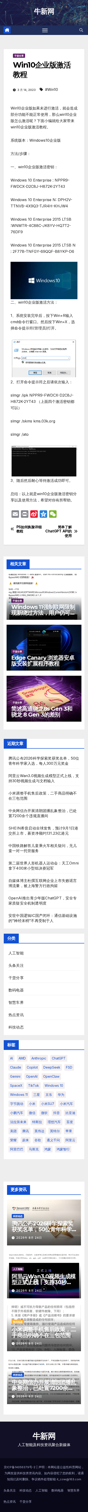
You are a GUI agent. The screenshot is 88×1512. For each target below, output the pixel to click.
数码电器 (16, 990)
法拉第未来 (18, 1122)
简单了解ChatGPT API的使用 (58, 531)
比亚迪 (70, 1113)
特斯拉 (37, 1122)
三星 (36, 1095)
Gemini (15, 1076)
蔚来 (25, 1140)
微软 (44, 1113)
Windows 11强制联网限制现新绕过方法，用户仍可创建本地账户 (43, 612)
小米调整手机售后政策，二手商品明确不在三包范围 (44, 1332)
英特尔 (55, 1131)
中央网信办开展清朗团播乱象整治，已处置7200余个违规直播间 (44, 1388)
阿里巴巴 (16, 1149)
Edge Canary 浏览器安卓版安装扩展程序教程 (42, 660)
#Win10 (51, 89)
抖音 (56, 1113)
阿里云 (70, 1140)
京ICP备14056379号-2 (20, 1467)
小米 (32, 1104)
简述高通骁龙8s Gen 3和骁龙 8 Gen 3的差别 (41, 711)
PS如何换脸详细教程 (29, 529)
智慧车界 (16, 1002)
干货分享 (19, 55)
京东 (49, 1095)
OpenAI (32, 1076)
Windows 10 (54, 1085)
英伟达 (39, 1131)
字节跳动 (16, 1104)
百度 (69, 1122)
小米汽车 (66, 1104)
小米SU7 (47, 1104)
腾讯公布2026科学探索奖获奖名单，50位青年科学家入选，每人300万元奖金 (43, 1229)
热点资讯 (16, 1014)
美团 (13, 1131)
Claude (15, 1067)
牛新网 (44, 11)
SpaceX (16, 1085)
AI (11, 1058)
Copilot (32, 1067)
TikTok (33, 1085)
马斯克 (34, 1149)
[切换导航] (45, 30)
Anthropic (38, 1058)
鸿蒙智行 (63, 1149)
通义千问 (53, 1140)
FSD (69, 1067)
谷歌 (37, 1140)
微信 (32, 1113)
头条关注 (16, 965)
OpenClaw (51, 1076)
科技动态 (16, 1027)
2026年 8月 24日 (29, 1237)
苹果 (68, 1131)
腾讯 (25, 1131)
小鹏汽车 (16, 1113)
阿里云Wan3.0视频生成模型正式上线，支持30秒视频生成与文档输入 (44, 1282)
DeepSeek (51, 1067)
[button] (81, 30)
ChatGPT (59, 1058)
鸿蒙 (47, 1149)
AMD (22, 1058)
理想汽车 (54, 1122)
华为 (61, 1095)
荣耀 (13, 1140)
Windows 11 (19, 1095)
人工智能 (16, 953)
